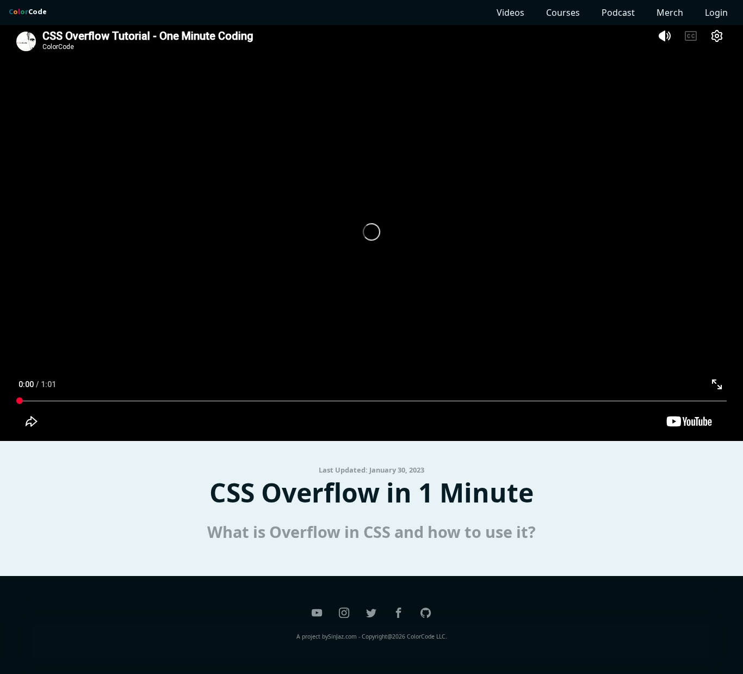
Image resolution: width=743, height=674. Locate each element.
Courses (563, 13)
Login (716, 13)
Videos (510, 13)
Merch (670, 13)
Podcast (618, 13)
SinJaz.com (342, 636)
